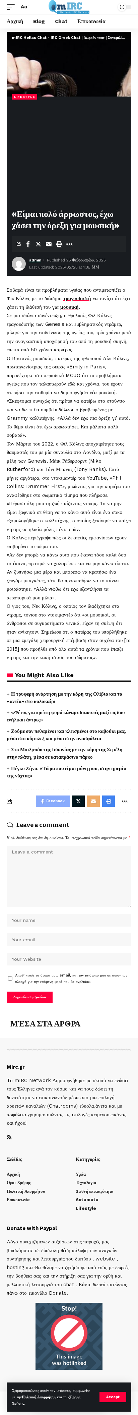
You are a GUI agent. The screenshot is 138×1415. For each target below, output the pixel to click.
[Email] (48, 244)
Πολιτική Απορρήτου (39, 1397)
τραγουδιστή (77, 298)
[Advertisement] (69, 155)
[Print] (59, 244)
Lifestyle (24, 97)
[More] (69, 244)
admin (35, 260)
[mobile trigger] (12, 7)
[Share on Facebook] (27, 244)
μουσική (69, 307)
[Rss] (9, 1137)
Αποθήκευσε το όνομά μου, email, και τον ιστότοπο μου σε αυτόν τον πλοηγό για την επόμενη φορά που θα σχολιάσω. (71, 978)
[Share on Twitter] (38, 244)
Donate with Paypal (32, 1228)
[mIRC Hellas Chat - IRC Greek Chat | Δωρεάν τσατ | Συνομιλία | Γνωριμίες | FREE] (69, 7)
